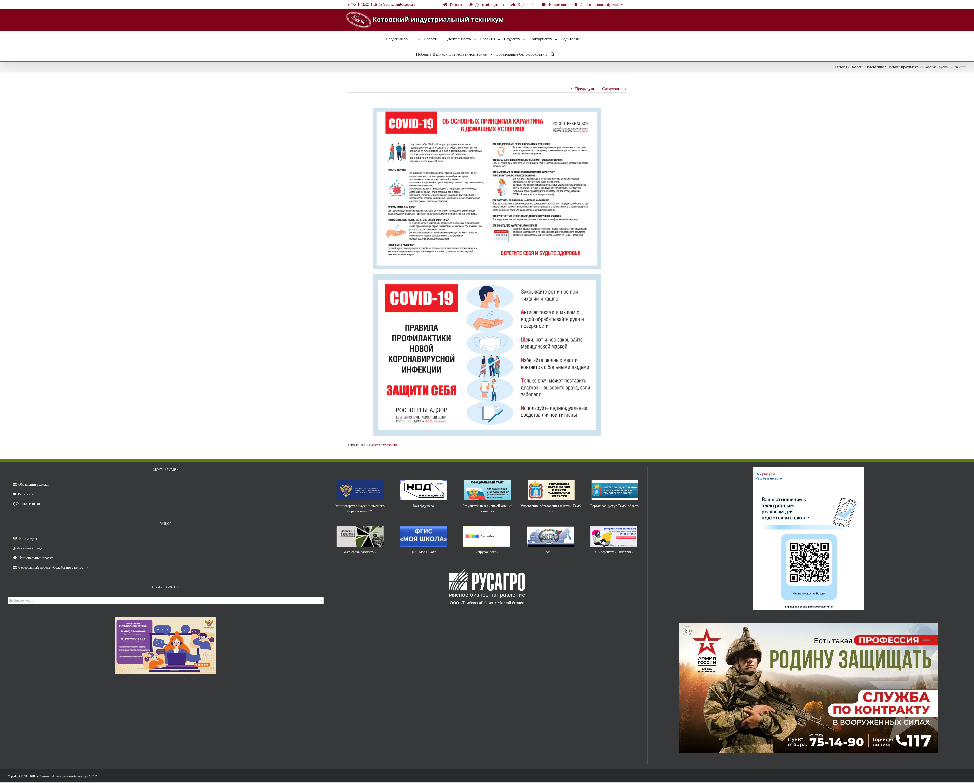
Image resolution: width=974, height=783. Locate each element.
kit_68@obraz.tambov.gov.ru (394, 4)
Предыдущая (586, 88)
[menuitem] (452, 4)
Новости (374, 445)
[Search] (552, 53)
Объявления (389, 445)
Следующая (612, 88)
